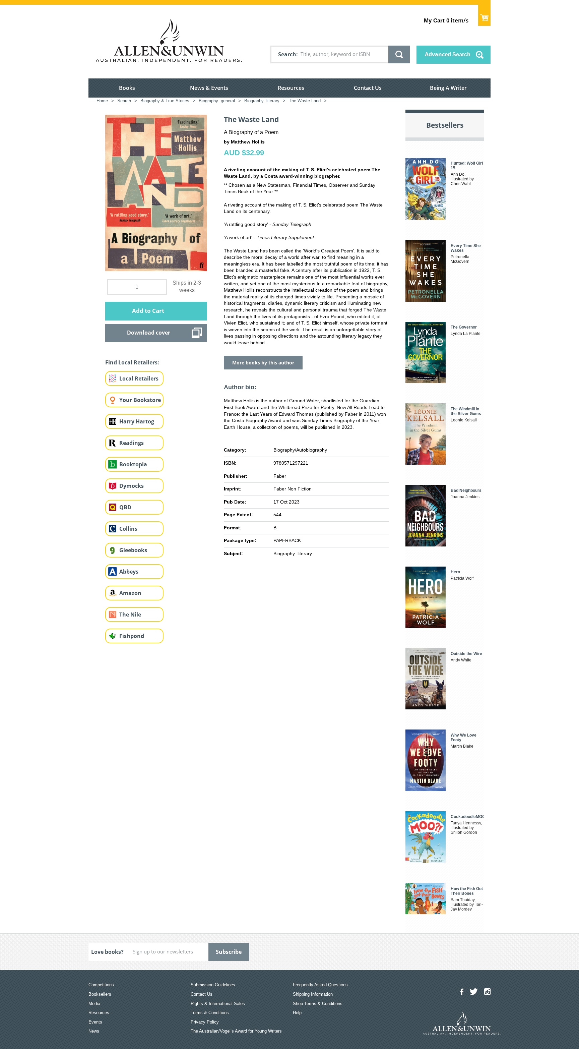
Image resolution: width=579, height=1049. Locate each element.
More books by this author (263, 362)
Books (127, 88)
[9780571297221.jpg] (156, 192)
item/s (446, 20)
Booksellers (99, 994)
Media (94, 1003)
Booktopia (133, 464)
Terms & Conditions (210, 1012)
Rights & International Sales (218, 1003)
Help (297, 1012)
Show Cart (484, 15)
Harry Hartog (136, 421)
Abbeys (128, 571)
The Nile (130, 614)
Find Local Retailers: (132, 362)
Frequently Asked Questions (320, 984)
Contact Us (368, 88)
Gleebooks (133, 550)
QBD (125, 507)
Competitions (101, 984)
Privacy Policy (205, 1022)
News (93, 1031)
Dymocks (131, 485)
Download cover (148, 332)
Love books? (107, 951)
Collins (128, 528)
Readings (131, 443)
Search (287, 54)
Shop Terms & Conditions (317, 1003)
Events (95, 1022)
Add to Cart (148, 310)
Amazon (130, 593)
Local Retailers (138, 378)
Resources (291, 88)
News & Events (209, 88)
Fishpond (131, 636)
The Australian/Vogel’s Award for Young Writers (236, 1031)
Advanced (447, 54)
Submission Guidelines (213, 984)
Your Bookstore (140, 400)
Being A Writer (448, 88)
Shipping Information (313, 994)
